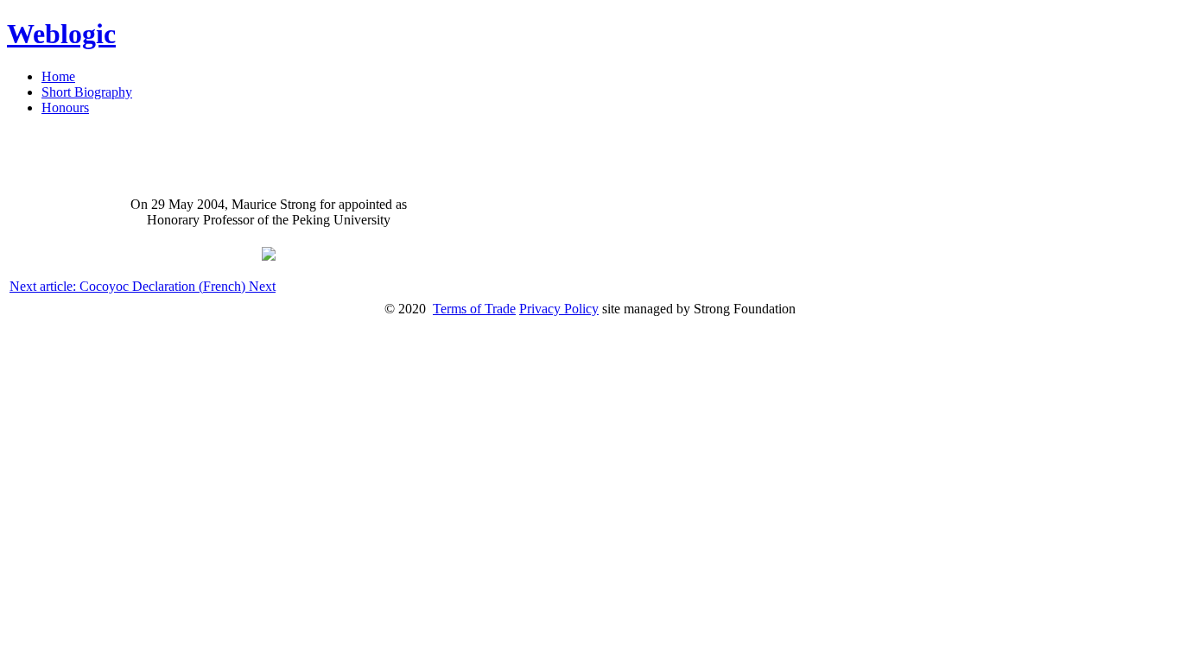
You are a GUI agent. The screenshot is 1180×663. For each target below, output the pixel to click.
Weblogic (61, 33)
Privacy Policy (559, 308)
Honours (65, 107)
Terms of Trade (474, 308)
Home (58, 76)
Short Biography (86, 92)
